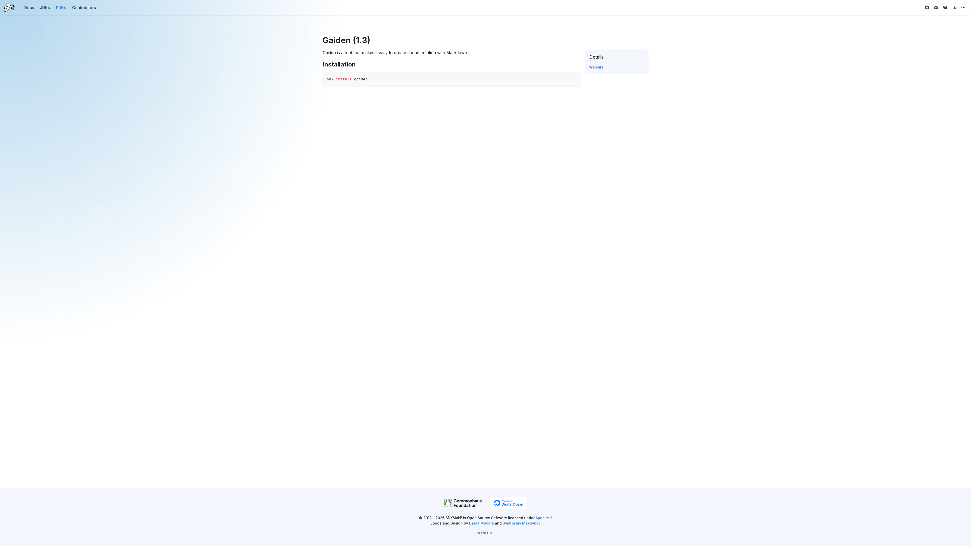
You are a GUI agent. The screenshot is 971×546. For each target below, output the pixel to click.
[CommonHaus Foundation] (463, 503)
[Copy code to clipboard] (575, 78)
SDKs (61, 7)
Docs (29, 7)
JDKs (45, 7)
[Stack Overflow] (954, 8)
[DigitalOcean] (508, 503)
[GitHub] (927, 8)
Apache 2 (544, 518)
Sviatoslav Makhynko (522, 523)
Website (596, 67)
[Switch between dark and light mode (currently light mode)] (963, 8)
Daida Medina (481, 523)
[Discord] (936, 8)
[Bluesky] (945, 8)
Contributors (84, 7)
